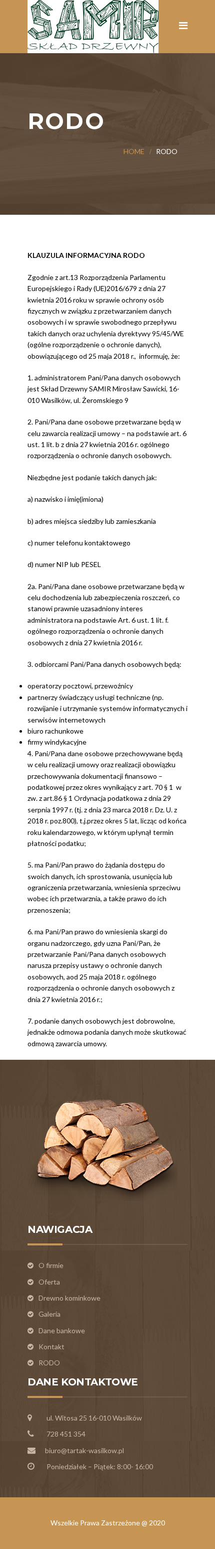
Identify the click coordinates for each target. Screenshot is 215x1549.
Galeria (49, 1314)
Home (134, 151)
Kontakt (51, 1346)
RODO (49, 1362)
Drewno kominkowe (69, 1298)
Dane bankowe (61, 1330)
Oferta (49, 1282)
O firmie (51, 1265)
